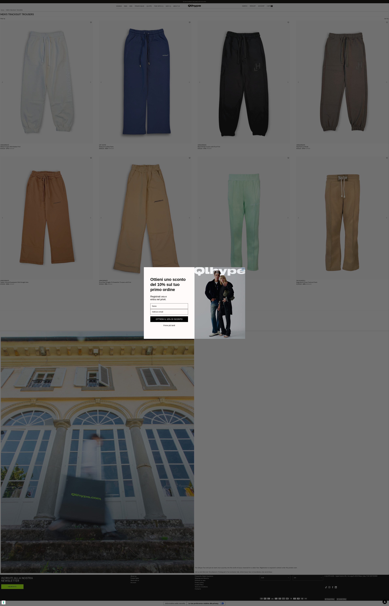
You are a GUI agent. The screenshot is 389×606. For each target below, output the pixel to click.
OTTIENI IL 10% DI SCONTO (169, 319)
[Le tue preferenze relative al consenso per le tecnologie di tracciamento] (3, 602)
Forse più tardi (169, 325)
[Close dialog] (243, 269)
